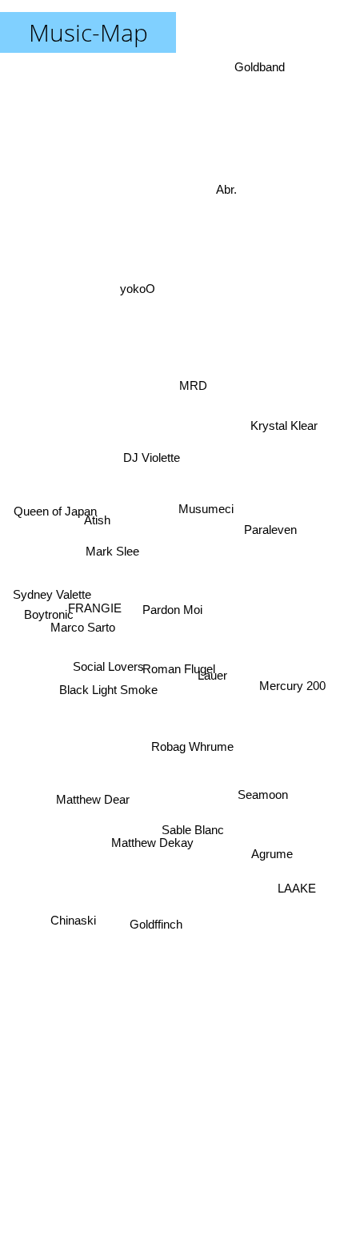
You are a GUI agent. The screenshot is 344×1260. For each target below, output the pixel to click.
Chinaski (71, 923)
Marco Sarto (84, 651)
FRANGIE (94, 606)
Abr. (228, 178)
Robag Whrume (184, 778)
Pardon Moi (172, 609)
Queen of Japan (54, 505)
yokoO (132, 291)
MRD (196, 394)
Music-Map (88, 32)
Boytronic (48, 610)
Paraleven (273, 527)
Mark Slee (111, 546)
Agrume (276, 852)
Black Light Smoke (107, 685)
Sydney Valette (53, 581)
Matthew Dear (94, 812)
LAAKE (300, 887)
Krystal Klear (280, 400)
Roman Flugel (179, 665)
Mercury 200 (296, 679)
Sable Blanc (192, 838)
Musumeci (211, 549)
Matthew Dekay (138, 829)
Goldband (261, 67)
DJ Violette (134, 463)
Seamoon (265, 798)
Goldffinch (156, 929)
